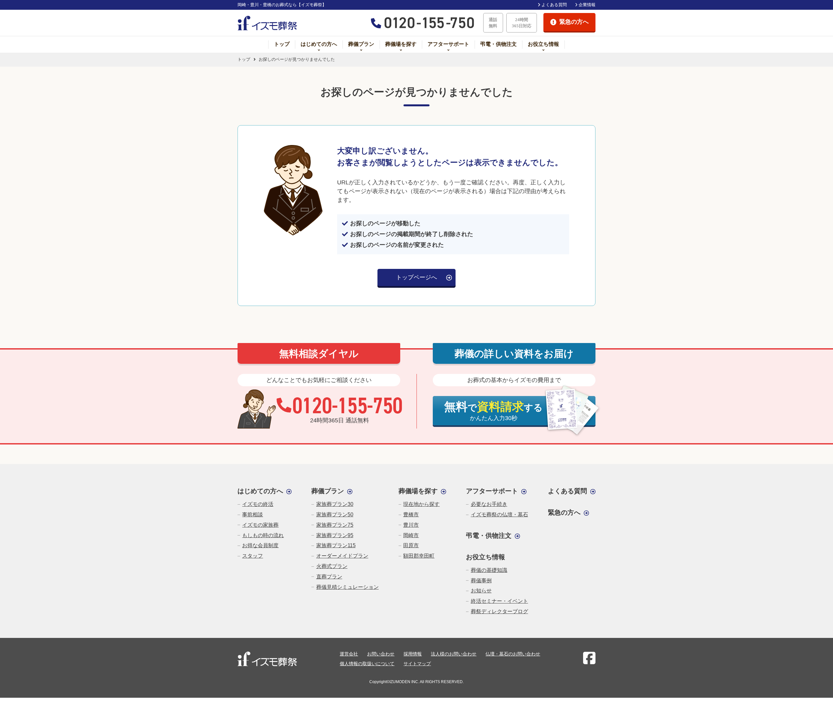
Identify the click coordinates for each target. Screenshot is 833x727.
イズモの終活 (257, 504)
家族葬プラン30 (334, 504)
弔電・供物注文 (498, 44)
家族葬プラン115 (335, 545)
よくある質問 (554, 4)
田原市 (411, 545)
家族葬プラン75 (334, 525)
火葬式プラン (331, 566)
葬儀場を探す (400, 44)
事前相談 (252, 514)
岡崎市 (411, 535)
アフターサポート (448, 44)
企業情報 (587, 4)
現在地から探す (421, 504)
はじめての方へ (319, 44)
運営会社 (349, 653)
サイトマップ (417, 663)
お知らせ (481, 590)
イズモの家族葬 (260, 525)
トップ (282, 44)
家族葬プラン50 (334, 514)
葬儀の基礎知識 (489, 570)
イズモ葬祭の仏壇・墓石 (499, 514)
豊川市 (411, 525)
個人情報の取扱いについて (367, 663)
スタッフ (252, 556)
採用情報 (412, 653)
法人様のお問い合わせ (453, 653)
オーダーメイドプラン (342, 556)
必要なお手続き (489, 504)
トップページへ (416, 277)
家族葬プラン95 (334, 535)
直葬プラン (329, 576)
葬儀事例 (481, 580)
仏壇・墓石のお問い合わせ (512, 653)
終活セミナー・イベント (499, 601)
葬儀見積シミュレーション (347, 587)
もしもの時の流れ (263, 535)
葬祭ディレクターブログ (499, 611)
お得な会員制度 (260, 545)
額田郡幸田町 (418, 556)
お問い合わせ (380, 653)
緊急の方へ (564, 512)
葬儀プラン (361, 44)
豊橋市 (411, 514)
